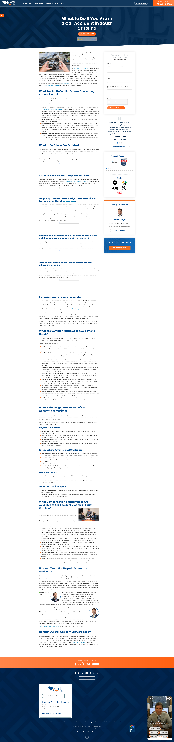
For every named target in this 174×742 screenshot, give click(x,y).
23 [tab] (122, 170)
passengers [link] (69, 201)
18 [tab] (112, 170)
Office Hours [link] (57, 713)
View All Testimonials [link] (119, 146)
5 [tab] (114, 168)
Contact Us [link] (60, 3)
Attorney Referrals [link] (119, 722)
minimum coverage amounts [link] (53, 109)
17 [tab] (110, 170)
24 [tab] (124, 170)
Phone (109, 71)
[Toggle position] (167, 698)
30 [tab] (118, 171)
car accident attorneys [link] (48, 576)
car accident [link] (65, 83)
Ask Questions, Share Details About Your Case (119, 87)
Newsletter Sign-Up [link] (87, 678)
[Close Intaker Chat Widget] (169, 698)
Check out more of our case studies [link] (49, 626)
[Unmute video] (150, 698)
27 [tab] (130, 170)
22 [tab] (120, 170)
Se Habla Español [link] (141, 3)
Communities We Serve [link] (63, 722)
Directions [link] (45, 713)
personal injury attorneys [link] (81, 68)
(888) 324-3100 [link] (164, 3)
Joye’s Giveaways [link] (77, 722)
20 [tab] (116, 170)
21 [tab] (118, 170)
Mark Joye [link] (120, 219)
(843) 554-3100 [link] (46, 709)
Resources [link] (98, 722)
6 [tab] (116, 168)
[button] (87, 39)
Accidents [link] (46, 8)
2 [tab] (119, 142)
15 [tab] (106, 170)
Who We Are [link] (27, 3)
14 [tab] (132, 168)
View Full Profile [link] (119, 230)
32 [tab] (122, 171)
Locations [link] (49, 3)
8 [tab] (120, 168)
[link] (2, 15)
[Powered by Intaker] (162, 739)
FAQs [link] (51, 722)
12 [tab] (128, 168)
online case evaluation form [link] (52, 85)
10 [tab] (124, 168)
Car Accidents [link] (54, 8)
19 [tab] (114, 170)
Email (109, 79)
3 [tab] (121, 142)
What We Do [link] (39, 3)
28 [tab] (132, 170)
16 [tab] (108, 170)
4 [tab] (112, 168)
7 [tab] (118, 168)
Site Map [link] (79, 731)
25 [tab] (126, 170)
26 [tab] (128, 170)
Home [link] (40, 8)
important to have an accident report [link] (77, 181)
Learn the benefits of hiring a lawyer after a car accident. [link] (79, 309)
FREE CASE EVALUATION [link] (87, 33)
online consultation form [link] (79, 642)
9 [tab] (122, 168)
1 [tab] (117, 143)
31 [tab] (120, 171)
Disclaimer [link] (94, 731)
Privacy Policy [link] (86, 731)
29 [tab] (116, 171)
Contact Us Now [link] (119, 248)
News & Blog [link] (88, 722)
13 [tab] (130, 168)
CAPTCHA (110, 98)
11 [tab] (126, 168)
